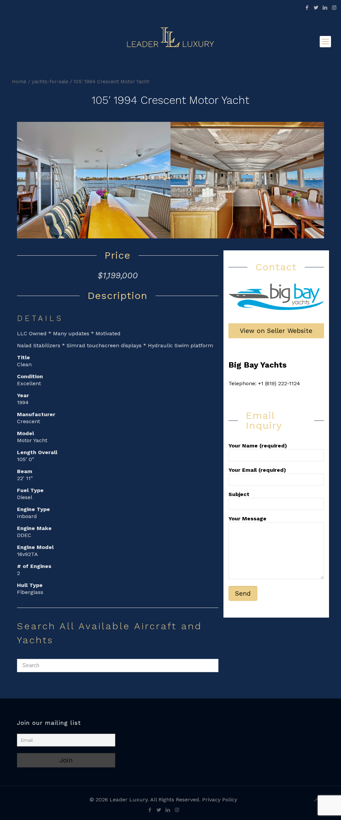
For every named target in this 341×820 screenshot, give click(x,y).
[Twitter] (316, 8)
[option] (94, 180)
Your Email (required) (257, 470)
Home (19, 82)
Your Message (247, 518)
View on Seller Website (276, 331)
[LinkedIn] (325, 8)
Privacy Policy (219, 799)
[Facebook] (307, 8)
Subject (238, 494)
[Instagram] (334, 8)
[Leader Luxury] (170, 41)
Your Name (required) (257, 445)
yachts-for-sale (50, 82)
